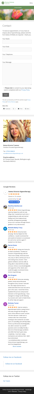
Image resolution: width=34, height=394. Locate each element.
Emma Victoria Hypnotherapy (19, 192)
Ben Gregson (12, 275)
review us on (13, 202)
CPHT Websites (12, 391)
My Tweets (6, 381)
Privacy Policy (25, 90)
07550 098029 (10, 151)
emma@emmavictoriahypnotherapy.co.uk (13, 153)
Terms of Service (11, 102)
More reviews (17, 346)
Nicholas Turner (13, 303)
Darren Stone (12, 245)
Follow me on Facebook (12, 357)
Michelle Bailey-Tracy (15, 228)
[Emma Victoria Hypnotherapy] (7, 3)
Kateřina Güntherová (15, 206)
